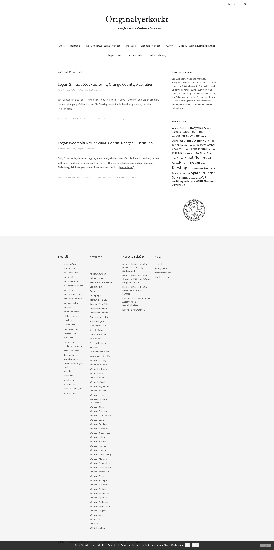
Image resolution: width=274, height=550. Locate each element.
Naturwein (190, 153)
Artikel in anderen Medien (102, 282)
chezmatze (69, 268)
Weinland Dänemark (99, 411)
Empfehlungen (97, 321)
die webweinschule (73, 298)
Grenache (200, 145)
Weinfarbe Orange (99, 369)
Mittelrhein (212, 149)
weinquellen (69, 384)
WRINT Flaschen (205, 181)
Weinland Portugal (98, 480)
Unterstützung (157, 55)
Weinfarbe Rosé (97, 373)
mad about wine (71, 329)
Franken (184, 144)
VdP (203, 177)
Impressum (114, 55)
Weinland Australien (84, 118)
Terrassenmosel (194, 178)
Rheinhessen (189, 162)
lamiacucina (69, 324)
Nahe (183, 152)
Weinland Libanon (98, 450)
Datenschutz (134, 55)
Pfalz (197, 153)
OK (187, 545)
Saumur (199, 168)
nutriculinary (70, 342)
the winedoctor (71, 359)
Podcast (207, 157)
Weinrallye (95, 519)
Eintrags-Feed (161, 268)
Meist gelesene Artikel (100, 343)
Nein (195, 545)
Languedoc (186, 149)
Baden (182, 128)
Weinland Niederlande (100, 467)
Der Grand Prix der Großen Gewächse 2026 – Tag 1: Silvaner (134, 290)
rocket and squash (73, 346)
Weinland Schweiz (98, 484)
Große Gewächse (98, 334)
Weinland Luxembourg (100, 454)
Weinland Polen (97, 476)
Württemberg (178, 184)
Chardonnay (193, 140)
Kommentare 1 (90, 148)
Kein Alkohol (96, 338)
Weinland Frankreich (99, 424)
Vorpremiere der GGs (100, 356)
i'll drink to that (71, 316)
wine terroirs (70, 392)
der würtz (68, 290)
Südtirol (184, 177)
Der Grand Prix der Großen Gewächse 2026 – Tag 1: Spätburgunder (134, 267)
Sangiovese (192, 169)
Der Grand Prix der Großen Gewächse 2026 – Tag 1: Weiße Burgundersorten (136, 279)
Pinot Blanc (206, 153)
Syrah (176, 177)
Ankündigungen (97, 278)
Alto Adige (175, 128)
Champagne (177, 141)
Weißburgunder (181, 181)
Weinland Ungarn (98, 510)
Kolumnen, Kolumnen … (133, 309)
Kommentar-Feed (163, 272)
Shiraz (121, 118)
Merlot (121, 177)
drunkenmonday (71, 311)
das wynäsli (69, 277)
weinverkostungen (73, 388)
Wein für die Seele (98, 364)
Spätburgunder (203, 173)
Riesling (179, 168)
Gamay (192, 145)
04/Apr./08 (61, 148)
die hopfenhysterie (73, 294)
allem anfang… (71, 264)
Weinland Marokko (98, 458)
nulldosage (69, 337)
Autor (169, 45)
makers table (70, 333)
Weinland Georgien (99, 428)
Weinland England (98, 419)
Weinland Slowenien (99, 493)
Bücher (93, 291)
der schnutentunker (73, 285)
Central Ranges (112, 177)
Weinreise (95, 523)
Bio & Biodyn (96, 286)
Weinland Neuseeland (100, 463)
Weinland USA (96, 515)
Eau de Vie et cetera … (101, 317)
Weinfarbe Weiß (97, 382)
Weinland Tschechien (100, 506)
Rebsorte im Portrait (100, 351)
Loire (194, 149)
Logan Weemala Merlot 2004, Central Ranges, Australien (105, 142)
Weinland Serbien (98, 489)
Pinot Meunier (178, 158)
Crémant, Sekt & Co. (99, 304)
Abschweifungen (98, 273)
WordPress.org (162, 277)
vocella (67, 371)
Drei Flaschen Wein (99, 312)
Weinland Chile (97, 406)
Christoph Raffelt (76, 90)
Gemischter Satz (98, 325)
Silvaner (184, 173)
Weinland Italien (97, 437)
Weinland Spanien (98, 497)
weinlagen (69, 379)
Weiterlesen (65, 108)
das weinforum (71, 272)
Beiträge (75, 45)
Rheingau (175, 163)
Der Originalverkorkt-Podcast (103, 45)
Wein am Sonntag (98, 360)
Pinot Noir (193, 157)
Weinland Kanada (98, 441)
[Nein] (266, 545)
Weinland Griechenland (101, 432)
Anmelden (159, 264)
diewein (68, 307)
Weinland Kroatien (98, 445)
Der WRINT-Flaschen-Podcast (143, 45)
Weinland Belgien (98, 395)
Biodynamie (197, 128)
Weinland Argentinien (100, 386)
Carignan (205, 136)
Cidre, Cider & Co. (98, 299)
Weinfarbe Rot (70, 118)
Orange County (112, 118)
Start (62, 45)
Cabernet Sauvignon (186, 135)
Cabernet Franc (193, 131)
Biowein (208, 128)
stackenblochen (71, 350)
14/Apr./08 (61, 90)
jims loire (68, 320)
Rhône (203, 163)
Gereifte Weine (97, 330)
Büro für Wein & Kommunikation (197, 45)
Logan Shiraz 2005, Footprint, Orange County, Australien (105, 84)
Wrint (193, 181)
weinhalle (68, 375)
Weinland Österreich (99, 471)
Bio (188, 128)
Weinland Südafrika (99, 502)
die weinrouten (71, 303)
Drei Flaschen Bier (98, 308)
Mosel (176, 153)
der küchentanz (71, 281)
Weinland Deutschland (100, 415)
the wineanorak (71, 355)
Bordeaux (177, 131)
